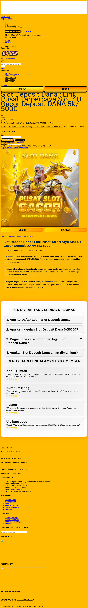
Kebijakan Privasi (12, 505)
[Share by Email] (18, 144)
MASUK (8, 31)
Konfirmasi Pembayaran (14, 522)
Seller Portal (5, 17)
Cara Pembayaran (12, 520)
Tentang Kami (10, 500)
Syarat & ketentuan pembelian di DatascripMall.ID (24, 9)
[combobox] (11, 64)
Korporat (8, 509)
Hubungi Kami (10, 502)
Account (4, 85)
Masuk (7, 41)
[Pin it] (14, 144)
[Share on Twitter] (12, 144)
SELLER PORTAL (27, 31)
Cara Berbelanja (11, 5)
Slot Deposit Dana (12, 256)
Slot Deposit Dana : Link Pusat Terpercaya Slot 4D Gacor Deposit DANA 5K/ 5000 (32, 127)
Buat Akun (9, 43)
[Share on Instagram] (16, 144)
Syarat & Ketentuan (12, 507)
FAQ (7, 13)
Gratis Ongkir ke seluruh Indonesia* (18, 7)
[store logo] (10, 56)
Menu (3, 68)
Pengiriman (9, 523)
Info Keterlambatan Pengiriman (17, 11)
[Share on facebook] (10, 144)
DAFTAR (16, 31)
